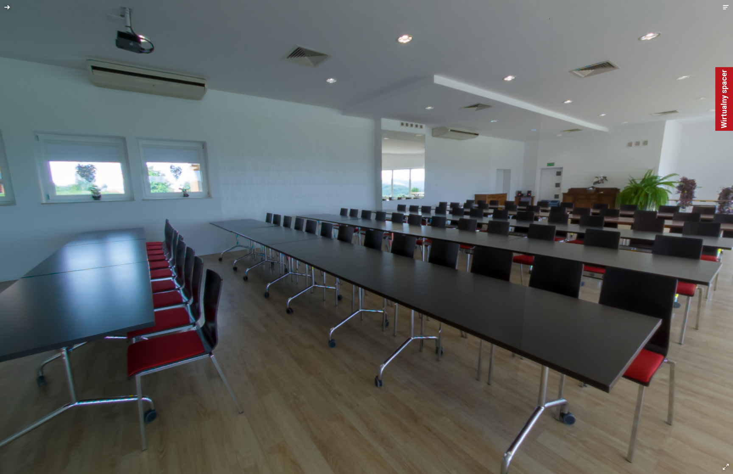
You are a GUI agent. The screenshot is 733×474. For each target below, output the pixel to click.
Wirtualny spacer (723, 99)
